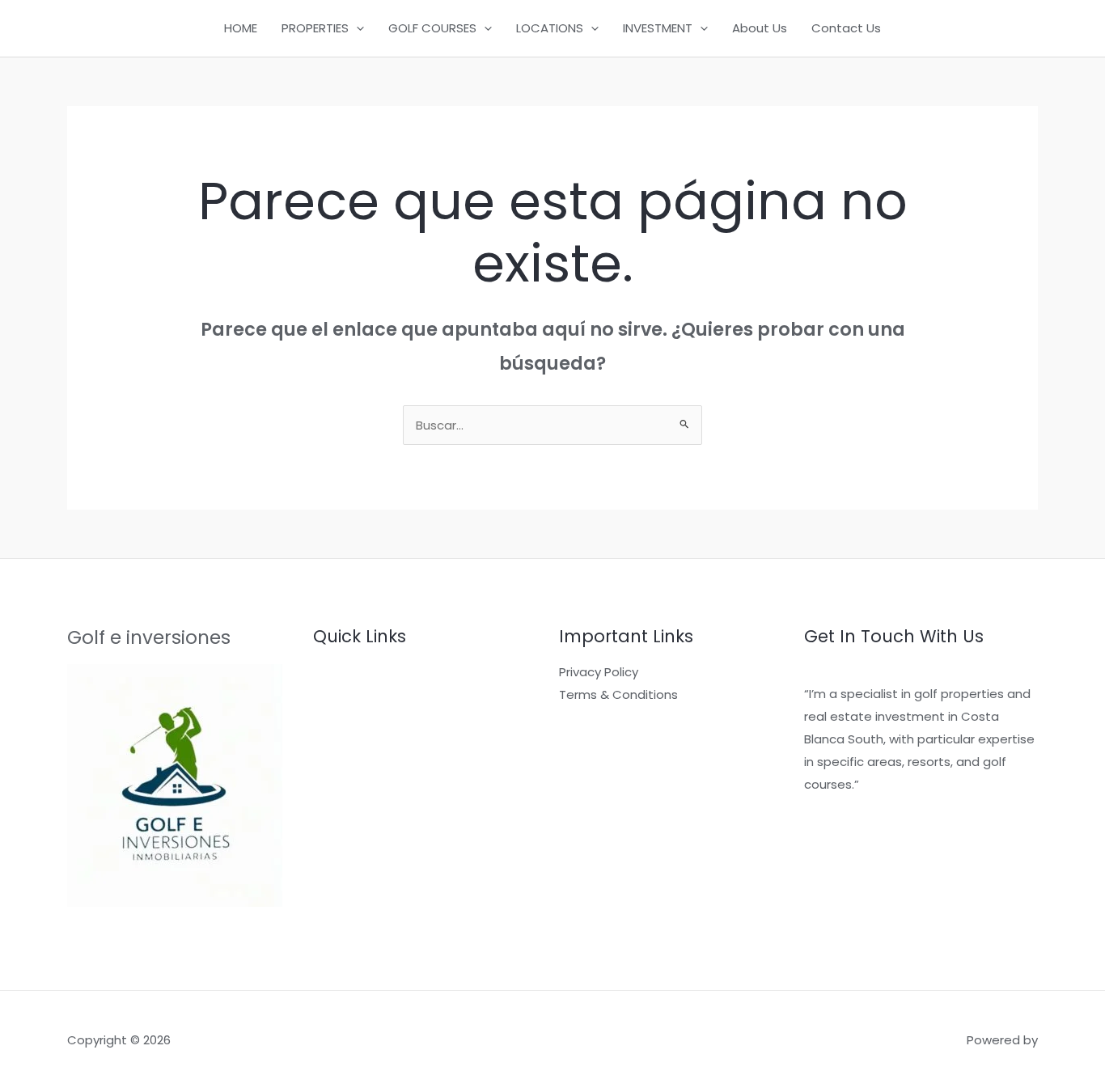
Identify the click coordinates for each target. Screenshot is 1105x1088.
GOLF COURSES (432, 27)
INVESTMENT (657, 27)
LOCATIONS (549, 27)
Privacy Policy (598, 671)
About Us (759, 27)
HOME (240, 27)
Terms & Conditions (618, 694)
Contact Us (846, 27)
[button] (356, 28)
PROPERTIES (315, 27)
